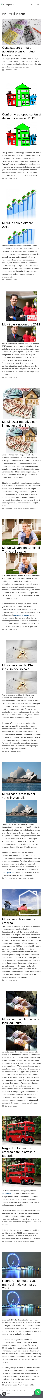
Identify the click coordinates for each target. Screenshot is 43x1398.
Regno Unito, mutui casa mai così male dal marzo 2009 (19, 1284)
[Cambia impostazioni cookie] (4, 1394)
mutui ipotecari (8, 872)
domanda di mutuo (21, 615)
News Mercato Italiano (26, 509)
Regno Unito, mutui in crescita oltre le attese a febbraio (18, 1151)
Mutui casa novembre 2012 (21, 324)
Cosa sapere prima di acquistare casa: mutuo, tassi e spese (18, 51)
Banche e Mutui (11, 70)
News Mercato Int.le (13, 752)
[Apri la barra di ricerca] (31, 4)
